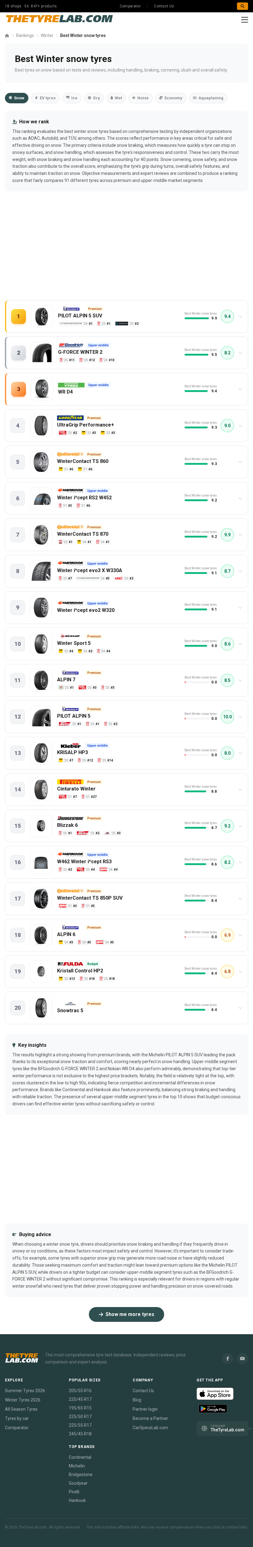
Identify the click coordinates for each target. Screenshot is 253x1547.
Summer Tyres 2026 (25, 1390)
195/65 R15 (80, 1407)
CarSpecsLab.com (150, 1427)
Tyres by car (17, 1418)
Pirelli (74, 1491)
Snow (19, 98)
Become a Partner (150, 1418)
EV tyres (48, 98)
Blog (137, 1399)
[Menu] (244, 20)
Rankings (25, 35)
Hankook (77, 1500)
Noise (143, 98)
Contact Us (164, 6)
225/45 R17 (80, 1399)
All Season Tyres (21, 1409)
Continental (80, 1457)
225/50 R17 (80, 1416)
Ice (74, 98)
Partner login (145, 1409)
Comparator (130, 6)
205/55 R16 (80, 1390)
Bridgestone (81, 1474)
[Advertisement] (126, 252)
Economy (173, 98)
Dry (96, 98)
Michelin (77, 1465)
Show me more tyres (130, 1314)
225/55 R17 (80, 1425)
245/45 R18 (80, 1433)
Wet (118, 98)
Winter (47, 35)
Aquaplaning (210, 98)
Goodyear (78, 1483)
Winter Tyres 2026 (22, 1399)
